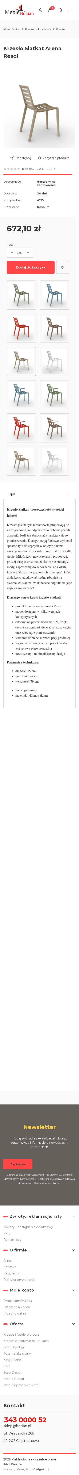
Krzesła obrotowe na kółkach (26, 1341)
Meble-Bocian (11, 29)
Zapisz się (17, 1164)
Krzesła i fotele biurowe (21, 1334)
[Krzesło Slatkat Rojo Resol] (21, 328)
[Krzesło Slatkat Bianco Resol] (54, 361)
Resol (41, 207)
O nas (7, 1261)
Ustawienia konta (16, 1307)
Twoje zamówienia (17, 1301)
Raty (6, 1233)
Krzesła (60, 29)
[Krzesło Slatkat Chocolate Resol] (54, 328)
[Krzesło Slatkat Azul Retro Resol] (54, 295)
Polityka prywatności (19, 1280)
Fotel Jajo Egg (14, 1347)
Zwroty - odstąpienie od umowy (28, 1227)
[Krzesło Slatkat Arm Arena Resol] (21, 461)
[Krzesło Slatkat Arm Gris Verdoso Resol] (54, 394)
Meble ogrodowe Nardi (21, 1385)
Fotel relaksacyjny (17, 1353)
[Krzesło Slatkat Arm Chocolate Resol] (54, 427)
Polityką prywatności (47, 1183)
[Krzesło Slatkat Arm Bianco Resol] (54, 461)
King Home (12, 1360)
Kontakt (9, 1267)
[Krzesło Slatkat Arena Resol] (21, 361)
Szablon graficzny (25, 1469)
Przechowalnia (14, 1313)
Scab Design (13, 1372)
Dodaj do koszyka (30, 267)
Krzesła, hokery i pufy (38, 29)
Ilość (10, 245)
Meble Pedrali (13, 1379)
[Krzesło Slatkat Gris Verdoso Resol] (21, 295)
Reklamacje (12, 1240)
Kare (6, 1366)
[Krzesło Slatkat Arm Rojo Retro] (21, 427)
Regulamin (51, 1174)
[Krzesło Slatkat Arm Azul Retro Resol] (21, 394)
